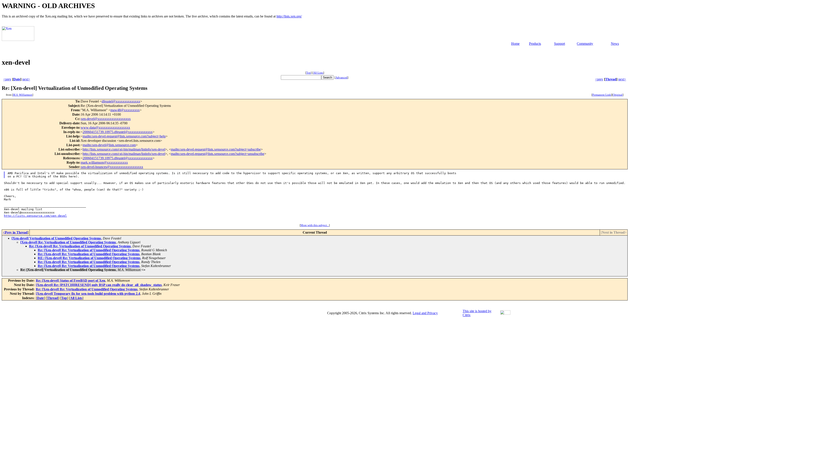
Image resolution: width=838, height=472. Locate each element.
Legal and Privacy (425, 313)
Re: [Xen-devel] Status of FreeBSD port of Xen (70, 280)
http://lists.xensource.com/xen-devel (35, 215)
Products (535, 43)
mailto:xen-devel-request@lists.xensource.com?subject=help (124, 136)
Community (585, 43)
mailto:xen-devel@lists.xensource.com (109, 145)
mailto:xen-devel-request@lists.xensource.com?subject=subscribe (216, 149)
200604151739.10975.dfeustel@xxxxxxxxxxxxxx (118, 132)
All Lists (318, 72)
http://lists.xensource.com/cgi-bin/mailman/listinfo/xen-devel (124, 149)
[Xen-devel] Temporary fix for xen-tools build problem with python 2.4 (88, 293)
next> (26, 79)
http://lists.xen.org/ (289, 16)
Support (559, 43)
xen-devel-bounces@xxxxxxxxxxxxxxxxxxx (112, 167)
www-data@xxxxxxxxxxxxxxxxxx (105, 127)
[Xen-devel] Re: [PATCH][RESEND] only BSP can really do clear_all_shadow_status (99, 285)
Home (515, 43)
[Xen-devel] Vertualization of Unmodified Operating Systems (56, 238)
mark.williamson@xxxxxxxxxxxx (104, 162)
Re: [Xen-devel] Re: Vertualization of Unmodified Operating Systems (80, 246)
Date (16, 79)
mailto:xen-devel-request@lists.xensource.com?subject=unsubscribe (217, 154)
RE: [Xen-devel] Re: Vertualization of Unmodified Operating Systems (89, 258)
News (615, 43)
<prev (7, 79)
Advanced (341, 77)
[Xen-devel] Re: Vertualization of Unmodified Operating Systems (68, 242)
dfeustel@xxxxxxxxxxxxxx (121, 101)
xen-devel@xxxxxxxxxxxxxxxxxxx (106, 119)
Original (618, 94)
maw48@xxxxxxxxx (125, 110)
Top (308, 72)
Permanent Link (601, 94)
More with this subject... (315, 225)
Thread (610, 79)
